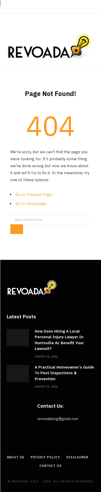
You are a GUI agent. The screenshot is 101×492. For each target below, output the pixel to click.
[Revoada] (50, 45)
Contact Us (50, 466)
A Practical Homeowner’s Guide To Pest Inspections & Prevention (64, 373)
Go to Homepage (31, 203)
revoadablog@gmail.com (57, 418)
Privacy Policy (45, 457)
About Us (16, 457)
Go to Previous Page (34, 194)
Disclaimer (77, 457)
